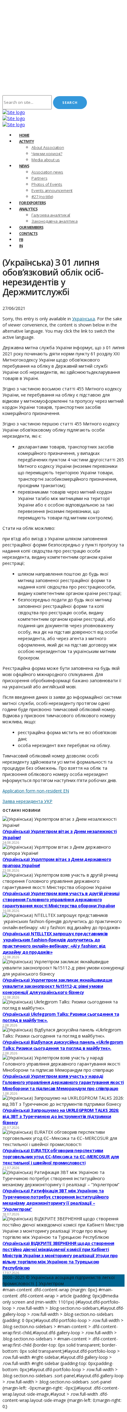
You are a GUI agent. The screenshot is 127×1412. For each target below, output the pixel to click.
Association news (47, 172)
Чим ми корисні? (46, 153)
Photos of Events (46, 184)
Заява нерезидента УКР (27, 801)
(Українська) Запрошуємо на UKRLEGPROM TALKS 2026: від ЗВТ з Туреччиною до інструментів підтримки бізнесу (60, 1116)
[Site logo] (13, 112)
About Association (47, 147)
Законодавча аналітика (54, 221)
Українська (83, 319)
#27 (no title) (42, 196)
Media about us (45, 159)
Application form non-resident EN (35, 791)
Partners (39, 178)
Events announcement (51, 190)
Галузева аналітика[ (50, 215)
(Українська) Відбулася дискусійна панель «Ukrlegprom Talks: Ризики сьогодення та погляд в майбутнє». (62, 1045)
